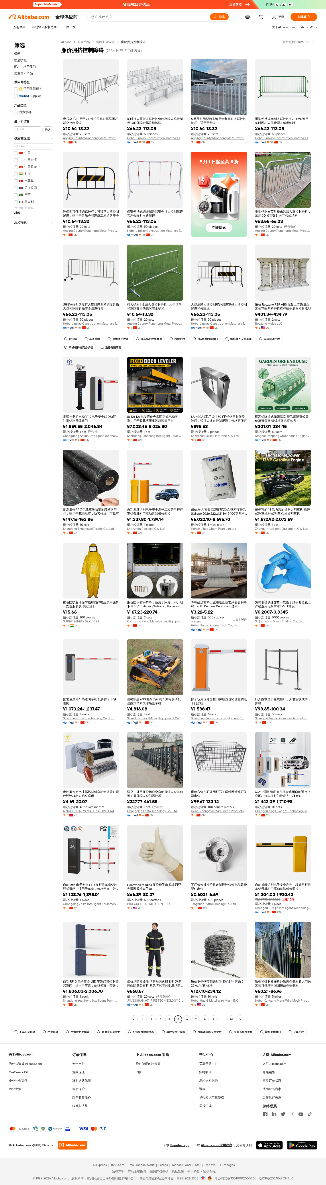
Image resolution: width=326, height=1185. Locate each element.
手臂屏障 (53, 1032)
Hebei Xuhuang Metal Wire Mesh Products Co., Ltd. (283, 1000)
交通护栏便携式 (80, 1032)
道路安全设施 (105, 42)
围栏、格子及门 (25, 67)
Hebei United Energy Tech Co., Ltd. (215, 625)
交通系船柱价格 (243, 1032)
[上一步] (134, 1019)
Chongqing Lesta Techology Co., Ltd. (152, 811)
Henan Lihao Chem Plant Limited (213, 528)
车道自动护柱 (272, 339)
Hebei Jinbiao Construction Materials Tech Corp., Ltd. (155, 138)
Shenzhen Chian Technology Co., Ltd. (88, 718)
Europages (227, 1165)
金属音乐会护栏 (111, 1032)
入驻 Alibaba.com (274, 1063)
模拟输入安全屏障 (240, 339)
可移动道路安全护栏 (210, 1032)
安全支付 (78, 1063)
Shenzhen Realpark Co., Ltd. (146, 528)
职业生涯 (15, 1089)
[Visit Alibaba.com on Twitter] (283, 1114)
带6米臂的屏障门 (208, 339)
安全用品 (83, 42)
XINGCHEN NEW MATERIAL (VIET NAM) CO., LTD (91, 811)
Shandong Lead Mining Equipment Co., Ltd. (155, 718)
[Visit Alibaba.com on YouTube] (300, 1114)
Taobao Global (181, 1165)
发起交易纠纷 (208, 1080)
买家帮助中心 (208, 1063)
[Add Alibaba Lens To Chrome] (72, 1145)
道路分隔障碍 (113, 347)
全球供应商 (66, 16)
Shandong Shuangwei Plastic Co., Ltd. (88, 528)
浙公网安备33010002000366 (235, 1178)
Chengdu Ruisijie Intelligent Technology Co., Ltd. (283, 908)
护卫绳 (73, 339)
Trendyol (210, 1165)
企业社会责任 (18, 1080)
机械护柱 (180, 339)
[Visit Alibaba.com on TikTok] (309, 1114)
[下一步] (240, 1019)
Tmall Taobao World (141, 1165)
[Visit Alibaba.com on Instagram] (292, 1114)
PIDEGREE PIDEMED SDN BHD (148, 904)
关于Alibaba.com (21, 1054)
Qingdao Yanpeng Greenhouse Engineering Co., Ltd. (283, 436)
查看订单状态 (272, 1080)
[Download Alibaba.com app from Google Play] (302, 1145)
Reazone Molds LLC (268, 323)
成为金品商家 (272, 1089)
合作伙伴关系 (272, 1097)
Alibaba (66, 42)
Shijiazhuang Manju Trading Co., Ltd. (279, 621)
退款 (202, 1089)
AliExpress (100, 1165)
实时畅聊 (205, 1072)
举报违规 (205, 1106)
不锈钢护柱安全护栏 (81, 347)
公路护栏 (298, 1032)
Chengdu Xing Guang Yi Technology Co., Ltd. (283, 811)
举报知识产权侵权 (211, 1097)
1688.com (117, 1165)
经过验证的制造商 (148, 1063)
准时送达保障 (81, 1080)
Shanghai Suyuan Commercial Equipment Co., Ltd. (283, 718)
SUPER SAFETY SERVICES (81, 621)
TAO (197, 1165)
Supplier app (179, 1145)
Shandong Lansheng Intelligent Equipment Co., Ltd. (155, 436)
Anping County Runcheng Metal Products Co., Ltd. (91, 138)
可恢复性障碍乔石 (143, 1032)
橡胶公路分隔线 (176, 1032)
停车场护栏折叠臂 (151, 339)
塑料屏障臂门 (273, 1032)
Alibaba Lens (22, 1145)
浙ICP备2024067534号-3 (276, 1178)
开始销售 (269, 1072)
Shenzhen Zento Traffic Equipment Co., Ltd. (219, 718)
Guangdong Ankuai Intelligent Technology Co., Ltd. (91, 436)
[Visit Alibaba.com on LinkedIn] (274, 1114)
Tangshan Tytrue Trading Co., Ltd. (213, 904)
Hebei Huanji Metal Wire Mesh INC (214, 1000)
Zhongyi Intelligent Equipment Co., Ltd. (281, 528)
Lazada (163, 1165)
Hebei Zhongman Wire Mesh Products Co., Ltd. (219, 811)
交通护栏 (20, 60)
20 (231, 1019)
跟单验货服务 (81, 1097)
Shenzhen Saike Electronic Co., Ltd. (215, 436)
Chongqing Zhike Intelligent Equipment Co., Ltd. (91, 904)
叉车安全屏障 (27, 1032)
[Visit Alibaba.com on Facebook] (265, 1114)
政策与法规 (80, 1106)
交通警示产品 (23, 73)
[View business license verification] (203, 1178)
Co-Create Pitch (20, 1072)
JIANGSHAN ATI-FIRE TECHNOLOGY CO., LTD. (155, 1000)
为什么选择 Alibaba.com (25, 1063)
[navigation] (34, 531)
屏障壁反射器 (120, 339)
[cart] (262, 17)
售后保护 (78, 1089)
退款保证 (78, 1072)
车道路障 (94, 339)
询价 (139, 1072)
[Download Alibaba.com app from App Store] (269, 1145)
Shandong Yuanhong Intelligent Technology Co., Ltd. (91, 1000)
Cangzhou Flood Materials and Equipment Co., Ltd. (155, 621)
